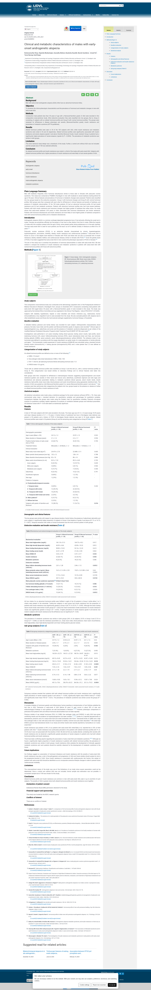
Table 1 (89, 419)
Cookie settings (84, 985)
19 (91, 738)
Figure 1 (36, 250)
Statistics (118, 30)
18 (90, 738)
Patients (113, 56)
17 (36, 729)
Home (34, 15)
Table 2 (61, 525)
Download (128, 30)
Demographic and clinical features (120, 59)
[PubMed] (39, 813)
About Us (42, 15)
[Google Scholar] (46, 813)
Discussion (109, 71)
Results (109, 53)
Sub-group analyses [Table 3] (118, 68)
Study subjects (115, 42)
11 (96, 383)
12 (74, 709)
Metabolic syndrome (116, 66)
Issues (62, 15)
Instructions (87, 15)
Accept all (112, 985)
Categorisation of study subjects (119, 48)
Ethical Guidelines (74, 15)
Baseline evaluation (116, 45)
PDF (84, 28)
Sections (109, 30)
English (28, 29)
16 (76, 709)
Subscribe (106, 15)
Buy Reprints (76, 28)
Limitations (114, 77)
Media (98, 15)
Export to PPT (33, 294)
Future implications (116, 74)
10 (88, 330)
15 (74, 716)
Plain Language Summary (114, 34)
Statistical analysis (116, 50)
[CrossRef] (33, 813)
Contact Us (115, 15)
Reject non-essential (99, 985)
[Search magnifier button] (122, 5)
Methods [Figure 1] (112, 40)
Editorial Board (52, 15)
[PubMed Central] (46, 849)
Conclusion (110, 80)
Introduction (110, 37)
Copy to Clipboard (31, 87)
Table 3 (43, 626)
